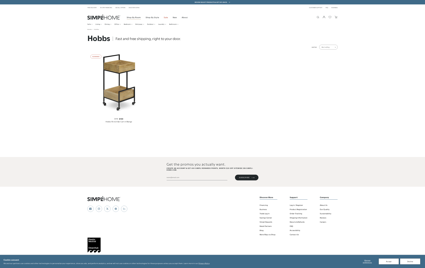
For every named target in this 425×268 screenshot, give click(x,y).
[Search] (318, 17)
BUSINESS (334, 7)
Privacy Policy (204, 263)
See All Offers (120, 7)
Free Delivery (92, 7)
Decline (410, 261)
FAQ (327, 7)
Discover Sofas (134, 7)
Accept (388, 261)
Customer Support (315, 7)
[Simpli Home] (104, 17)
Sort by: (314, 47)
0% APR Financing (106, 7)
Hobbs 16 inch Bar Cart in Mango (119, 121)
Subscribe (244, 177)
